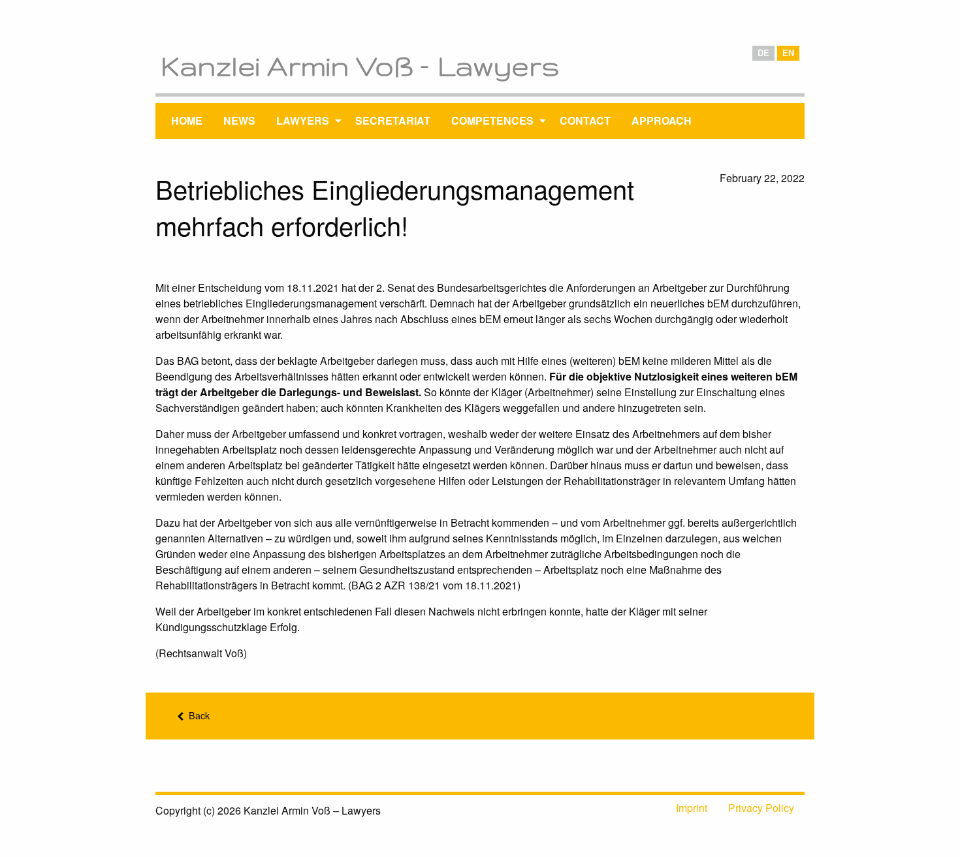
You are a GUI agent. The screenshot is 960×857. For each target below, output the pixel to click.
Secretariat (392, 120)
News (239, 120)
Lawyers (302, 120)
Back (198, 715)
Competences (492, 120)
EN (788, 53)
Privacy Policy (761, 807)
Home (186, 120)
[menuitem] (187, 120)
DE (763, 53)
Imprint (691, 807)
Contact (585, 120)
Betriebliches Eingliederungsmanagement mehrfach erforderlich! (394, 206)
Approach (662, 120)
